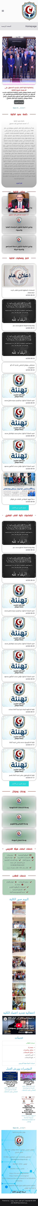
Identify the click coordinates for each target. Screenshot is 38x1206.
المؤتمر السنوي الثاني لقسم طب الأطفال (28, 1083)
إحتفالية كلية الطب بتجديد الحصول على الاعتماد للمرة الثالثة (19, 89)
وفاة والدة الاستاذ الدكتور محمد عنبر (24, 325)
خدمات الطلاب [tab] (30, 1043)
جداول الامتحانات (28, 1052)
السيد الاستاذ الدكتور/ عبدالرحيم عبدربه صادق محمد (19, 400)
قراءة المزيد (19, 102)
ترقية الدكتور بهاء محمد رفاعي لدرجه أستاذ (22, 742)
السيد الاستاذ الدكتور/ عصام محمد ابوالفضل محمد (20, 433)
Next (14, 108)
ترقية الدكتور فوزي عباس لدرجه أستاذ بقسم (22, 775)
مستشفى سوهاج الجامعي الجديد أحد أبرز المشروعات (22, 366)
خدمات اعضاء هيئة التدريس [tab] (27, 1063)
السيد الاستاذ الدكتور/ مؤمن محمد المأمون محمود (19, 466)
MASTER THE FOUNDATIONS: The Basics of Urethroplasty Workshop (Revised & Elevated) (28, 1110)
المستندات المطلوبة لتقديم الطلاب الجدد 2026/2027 (23, 291)
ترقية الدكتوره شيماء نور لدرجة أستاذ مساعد (22, 709)
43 (17, 1128)
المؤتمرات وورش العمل (19, 1068)
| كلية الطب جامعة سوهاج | (17, 1200)
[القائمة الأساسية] (2, 11)
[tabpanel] (19, 1053)
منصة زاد (30, 1047)
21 (17, 108)
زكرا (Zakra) (23, 1203)
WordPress (17, 1203)
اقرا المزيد (19, 183)
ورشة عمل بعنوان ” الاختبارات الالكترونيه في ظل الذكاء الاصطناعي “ (10, 1083)
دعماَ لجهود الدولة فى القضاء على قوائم (23, 499)
